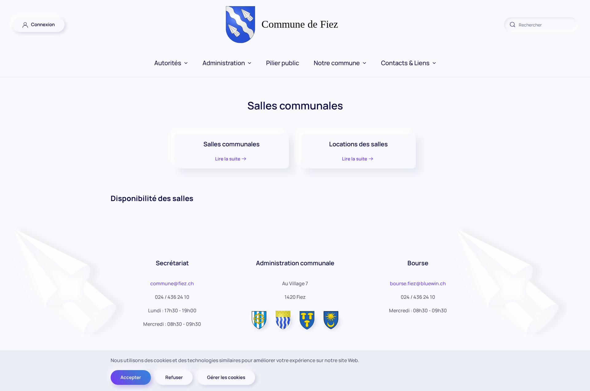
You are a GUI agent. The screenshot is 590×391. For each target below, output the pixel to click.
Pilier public (282, 63)
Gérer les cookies (226, 377)
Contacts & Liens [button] (405, 63)
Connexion (41, 24)
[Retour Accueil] (295, 24)
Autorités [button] (167, 63)
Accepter (130, 377)
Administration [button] (224, 63)
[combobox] (541, 24)
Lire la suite (227, 159)
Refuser (174, 377)
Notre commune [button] (337, 63)
